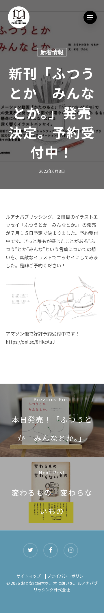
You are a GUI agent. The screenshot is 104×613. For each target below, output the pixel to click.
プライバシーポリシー (67, 576)
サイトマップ (28, 576)
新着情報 (52, 52)
